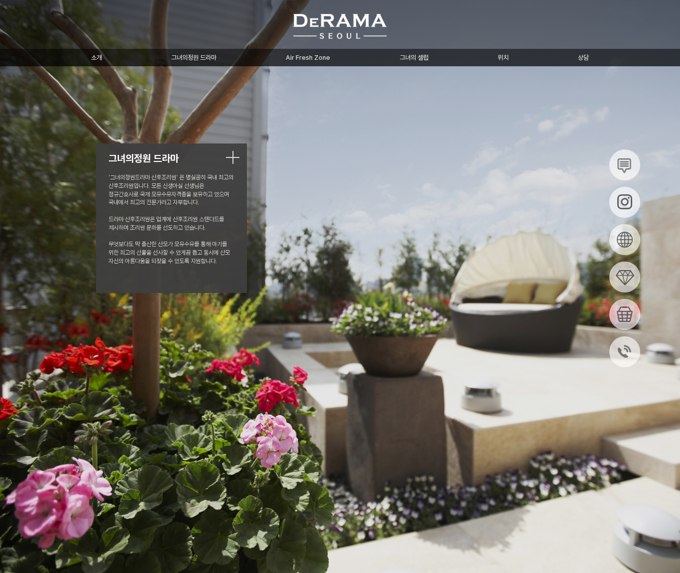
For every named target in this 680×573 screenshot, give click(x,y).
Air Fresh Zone (308, 57)
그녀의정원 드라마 (194, 57)
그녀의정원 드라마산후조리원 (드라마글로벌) (340, 26)
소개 (96, 57)
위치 (503, 57)
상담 (583, 57)
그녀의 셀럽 (414, 57)
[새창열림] (624, 164)
